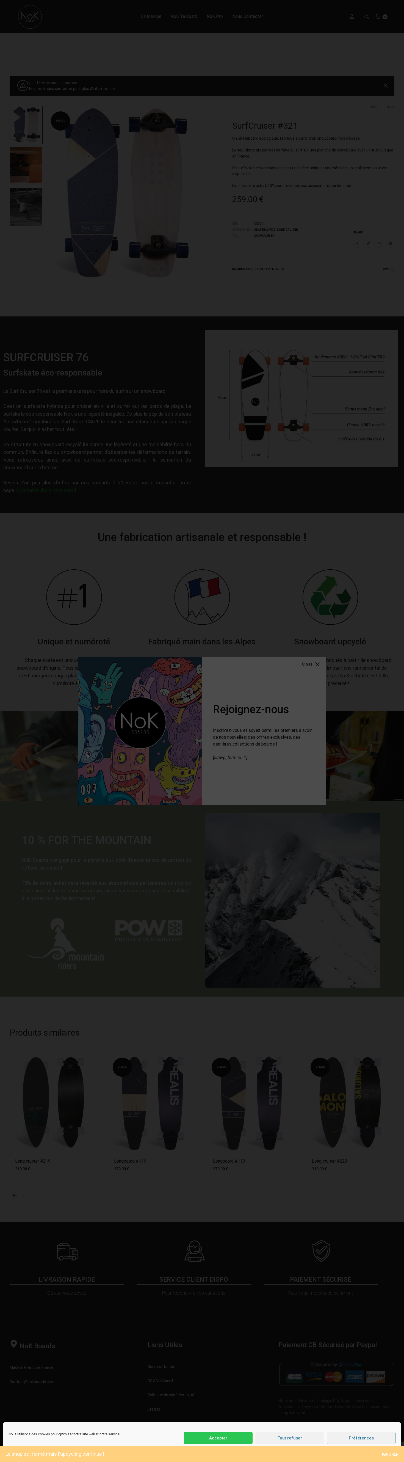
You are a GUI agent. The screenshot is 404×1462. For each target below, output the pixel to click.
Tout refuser (290, 1438)
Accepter (218, 1438)
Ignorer (390, 1454)
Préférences (361, 1438)
